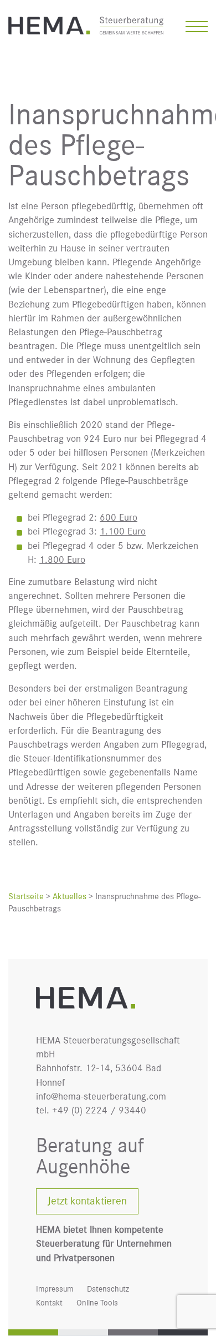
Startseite (26, 896)
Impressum (54, 1289)
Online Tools (97, 1303)
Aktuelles (69, 896)
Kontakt (49, 1303)
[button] (197, 28)
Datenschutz (108, 1289)
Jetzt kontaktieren (87, 1201)
